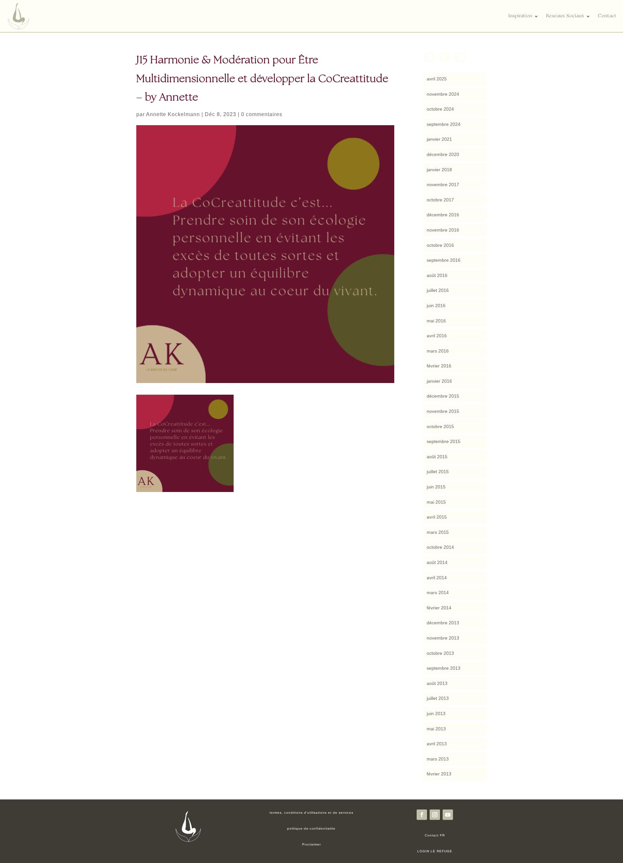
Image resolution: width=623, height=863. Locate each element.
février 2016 (439, 365)
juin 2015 (436, 486)
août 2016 (437, 275)
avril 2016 (437, 335)
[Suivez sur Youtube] (448, 814)
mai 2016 (436, 320)
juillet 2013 (438, 698)
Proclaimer (311, 844)
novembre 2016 (443, 230)
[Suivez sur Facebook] (422, 814)
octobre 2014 (440, 547)
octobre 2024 (440, 109)
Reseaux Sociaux (565, 16)
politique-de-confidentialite (311, 828)
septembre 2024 (443, 124)
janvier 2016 (439, 381)
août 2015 (437, 456)
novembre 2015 (443, 411)
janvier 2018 (439, 169)
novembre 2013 (443, 638)
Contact (607, 16)
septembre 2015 (443, 441)
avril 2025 (437, 78)
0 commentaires (261, 114)
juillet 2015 (438, 471)
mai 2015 (436, 502)
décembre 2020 (443, 154)
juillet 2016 (438, 290)
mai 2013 (436, 728)
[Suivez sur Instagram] (435, 814)
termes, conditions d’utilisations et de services (311, 812)
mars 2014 (438, 592)
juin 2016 (436, 305)
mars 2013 (438, 758)
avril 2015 (437, 517)
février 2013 (439, 773)
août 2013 (437, 683)
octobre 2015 (440, 426)
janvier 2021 (439, 139)
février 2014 (439, 607)
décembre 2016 (443, 214)
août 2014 (437, 562)
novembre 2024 (443, 94)
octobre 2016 (440, 245)
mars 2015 (438, 532)
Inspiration (520, 16)
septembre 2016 (443, 260)
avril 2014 (437, 577)
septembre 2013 (443, 668)
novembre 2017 (443, 184)
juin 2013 (436, 713)
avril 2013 (437, 743)
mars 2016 (438, 351)
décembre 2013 (443, 622)
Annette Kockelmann (173, 114)
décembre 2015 (443, 396)
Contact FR (435, 835)
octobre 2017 (440, 199)
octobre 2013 (440, 653)
